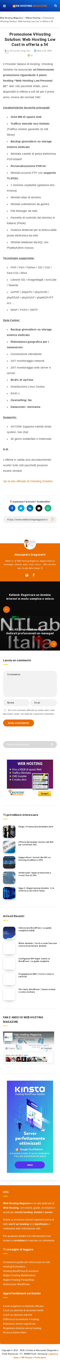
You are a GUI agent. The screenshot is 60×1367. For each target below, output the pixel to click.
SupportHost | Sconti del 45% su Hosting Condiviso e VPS (34, 858)
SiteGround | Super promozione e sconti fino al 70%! (34, 874)
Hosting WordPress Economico (20, 1271)
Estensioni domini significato (19, 1323)
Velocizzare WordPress (16, 1284)
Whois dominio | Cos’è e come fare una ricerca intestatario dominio (37, 944)
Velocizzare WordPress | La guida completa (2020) (34, 929)
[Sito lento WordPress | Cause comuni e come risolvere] (9, 994)
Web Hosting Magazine (11, 18)
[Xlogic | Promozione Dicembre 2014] (9, 832)
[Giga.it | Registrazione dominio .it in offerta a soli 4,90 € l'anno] (9, 893)
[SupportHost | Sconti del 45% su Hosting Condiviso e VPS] (9, 862)
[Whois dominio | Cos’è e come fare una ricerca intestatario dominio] (9, 948)
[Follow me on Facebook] (34, 575)
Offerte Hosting (32, 18)
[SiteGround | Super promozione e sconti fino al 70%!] (9, 878)
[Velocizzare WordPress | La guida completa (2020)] (9, 933)
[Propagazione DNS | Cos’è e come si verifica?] (9, 979)
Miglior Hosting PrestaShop (18, 1280)
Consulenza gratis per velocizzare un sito (26, 1262)
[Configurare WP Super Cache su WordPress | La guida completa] (9, 963)
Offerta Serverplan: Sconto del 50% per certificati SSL (36, 843)
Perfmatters (40, 1357)
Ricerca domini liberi (14, 1332)
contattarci (20, 1240)
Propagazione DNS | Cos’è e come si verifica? (36, 975)
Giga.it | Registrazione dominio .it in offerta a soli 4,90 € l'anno (36, 889)
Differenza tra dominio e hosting (21, 1319)
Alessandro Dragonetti (30, 554)
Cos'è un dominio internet (17, 1315)
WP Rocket (26, 1357)
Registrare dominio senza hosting (22, 1328)
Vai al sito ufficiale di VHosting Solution (28, 481)
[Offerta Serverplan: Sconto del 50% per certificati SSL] (9, 847)
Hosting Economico (14, 1266)
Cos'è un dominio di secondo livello (23, 1310)
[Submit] (52, 744)
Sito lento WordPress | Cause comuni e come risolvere (36, 990)
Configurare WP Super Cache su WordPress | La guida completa (34, 960)
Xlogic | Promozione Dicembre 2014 (35, 827)
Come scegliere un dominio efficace (23, 1306)
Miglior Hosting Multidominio (19, 1275)
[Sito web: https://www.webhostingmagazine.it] (26, 575)
